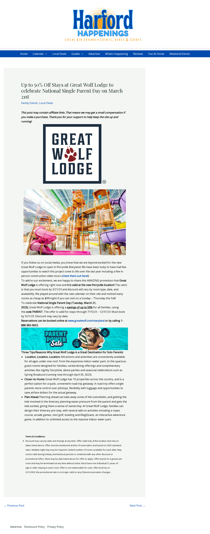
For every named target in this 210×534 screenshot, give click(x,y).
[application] (45, 53)
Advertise (94, 54)
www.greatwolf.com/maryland (86, 320)
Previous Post (14, 505)
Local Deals (59, 54)
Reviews (138, 54)
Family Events (29, 103)
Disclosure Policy (34, 527)
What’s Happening (116, 54)
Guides (76, 54)
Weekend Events (179, 54)
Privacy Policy (55, 527)
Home (24, 54)
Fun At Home (156, 54)
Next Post (137, 505)
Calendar (38, 54)
